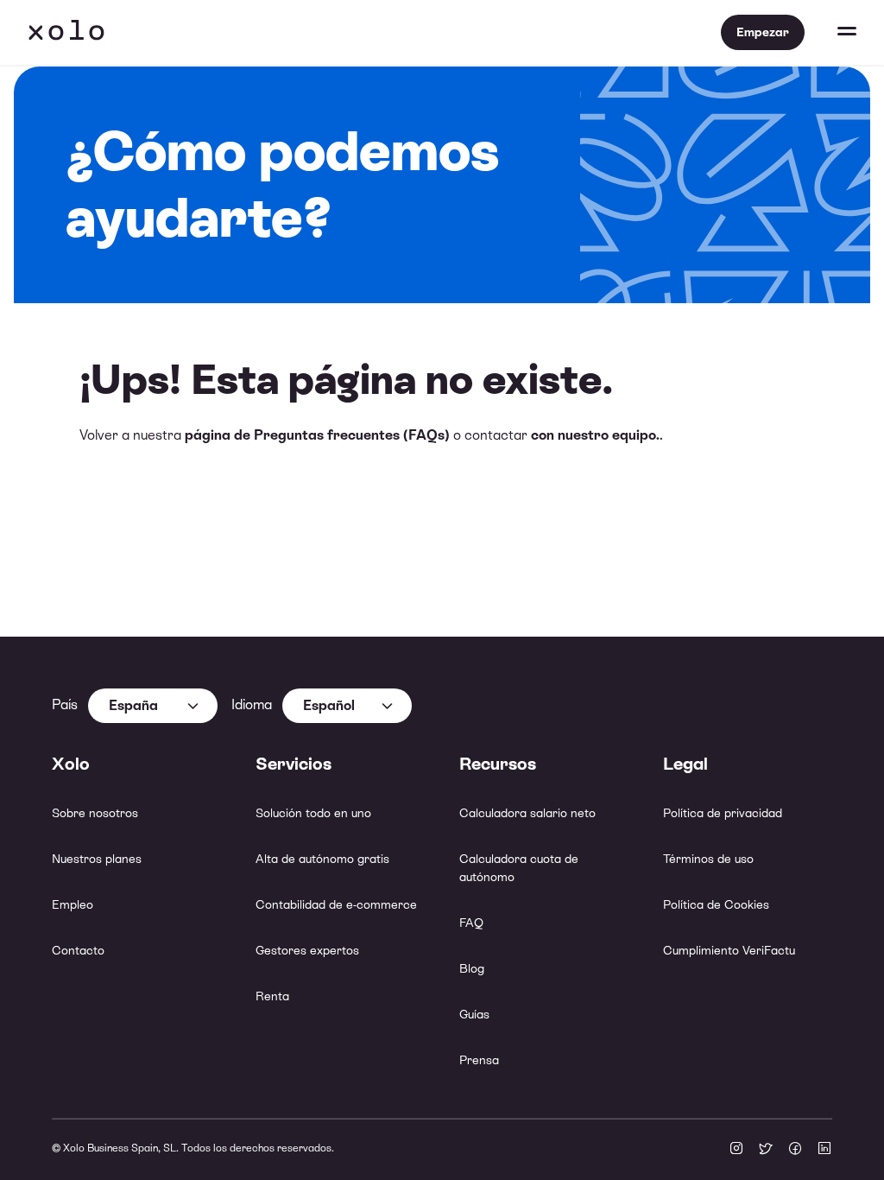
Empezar (762, 32)
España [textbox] (133, 705)
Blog (471, 968)
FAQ (471, 922)
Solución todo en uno (313, 813)
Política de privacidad (722, 813)
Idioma (251, 704)
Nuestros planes (97, 859)
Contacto (78, 950)
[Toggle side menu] (830, 33)
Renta (272, 996)
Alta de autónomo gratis (322, 859)
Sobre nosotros (95, 813)
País (65, 704)
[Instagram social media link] (736, 1149)
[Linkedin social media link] (824, 1149)
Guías (474, 1014)
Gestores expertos (307, 950)
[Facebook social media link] (795, 1149)
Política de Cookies (716, 904)
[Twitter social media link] (766, 1149)
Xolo (66, 33)
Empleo (72, 904)
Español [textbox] (329, 705)
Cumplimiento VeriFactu (729, 950)
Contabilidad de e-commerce (336, 904)
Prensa (479, 1060)
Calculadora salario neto (527, 813)
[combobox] (153, 705)
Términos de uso (708, 859)
